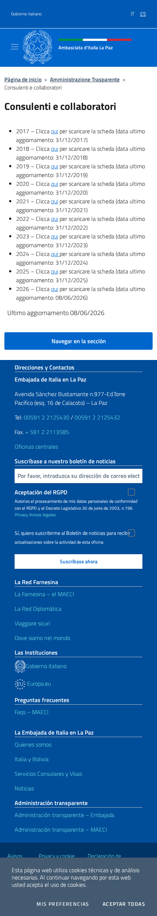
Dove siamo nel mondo (42, 637)
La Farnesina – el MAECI (44, 594)
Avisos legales (42, 514)
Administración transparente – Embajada (64, 814)
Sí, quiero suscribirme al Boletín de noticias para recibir (72, 533)
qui (54, 131)
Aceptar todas (124, 904)
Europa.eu (38, 683)
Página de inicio (23, 79)
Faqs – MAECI (32, 712)
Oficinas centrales (36, 446)
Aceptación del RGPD (41, 492)
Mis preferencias (63, 904)
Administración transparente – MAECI (61, 829)
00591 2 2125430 (46, 417)
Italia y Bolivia (32, 759)
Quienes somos (33, 744)
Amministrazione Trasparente (85, 79)
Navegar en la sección (78, 341)
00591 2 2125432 (97, 417)
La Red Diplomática (38, 608)
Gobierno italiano (26, 14)
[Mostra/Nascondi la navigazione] (14, 46)
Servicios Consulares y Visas (48, 773)
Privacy (21, 514)
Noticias (24, 788)
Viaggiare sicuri (32, 623)
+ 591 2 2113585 (47, 432)
